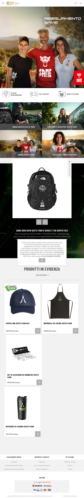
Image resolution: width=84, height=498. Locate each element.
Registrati (67, 462)
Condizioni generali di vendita (14, 465)
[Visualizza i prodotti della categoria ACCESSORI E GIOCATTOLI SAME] (63, 144)
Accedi (73, 462)
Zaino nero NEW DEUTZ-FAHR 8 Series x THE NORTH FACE (42, 230)
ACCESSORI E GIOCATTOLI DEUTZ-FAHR (62, 127)
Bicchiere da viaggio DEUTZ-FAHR (20, 426)
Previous (39, 222)
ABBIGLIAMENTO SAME (26, 155)
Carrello (76, 2)
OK (42, 260)
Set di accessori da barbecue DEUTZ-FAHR (23, 376)
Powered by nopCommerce (70, 496)
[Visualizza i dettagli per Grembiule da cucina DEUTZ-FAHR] (60, 301)
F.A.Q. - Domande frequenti (42, 465)
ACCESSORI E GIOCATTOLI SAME (65, 155)
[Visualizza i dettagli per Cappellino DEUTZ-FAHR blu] (22, 301)
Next (45, 222)
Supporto (42, 462)
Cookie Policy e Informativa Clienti (14, 469)
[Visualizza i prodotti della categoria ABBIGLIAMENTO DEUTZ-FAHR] (21, 116)
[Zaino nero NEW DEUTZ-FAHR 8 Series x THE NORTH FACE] (42, 188)
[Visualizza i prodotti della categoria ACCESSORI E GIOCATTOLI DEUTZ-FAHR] (63, 116)
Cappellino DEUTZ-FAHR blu (18, 323)
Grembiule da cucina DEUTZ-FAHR (58, 323)
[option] (42, 47)
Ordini (70, 469)
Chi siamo (14, 462)
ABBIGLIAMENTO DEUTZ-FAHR (23, 127)
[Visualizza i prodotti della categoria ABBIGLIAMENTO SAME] (21, 144)
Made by (36, 482)
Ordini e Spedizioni (42, 469)
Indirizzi (69, 465)
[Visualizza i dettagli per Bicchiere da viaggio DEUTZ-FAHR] (22, 405)
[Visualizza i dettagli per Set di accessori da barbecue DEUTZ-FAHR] (24, 353)
